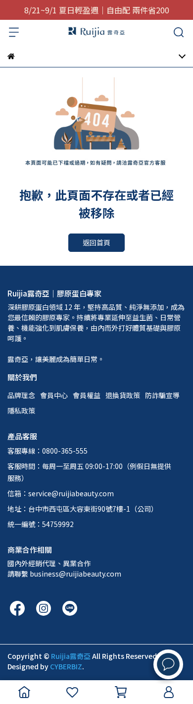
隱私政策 (21, 410)
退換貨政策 (122, 395)
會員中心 (54, 395)
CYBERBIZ (66, 666)
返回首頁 (96, 242)
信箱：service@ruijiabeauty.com (60, 493)
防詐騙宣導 (162, 395)
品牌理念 (21, 395)
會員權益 (86, 395)
